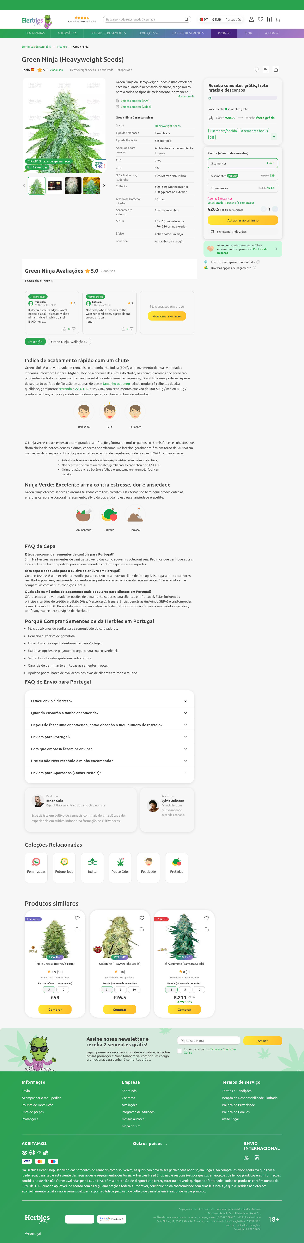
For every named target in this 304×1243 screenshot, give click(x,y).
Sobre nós (129, 1090)
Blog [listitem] (248, 33)
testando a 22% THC (74, 388)
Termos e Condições (236, 1090)
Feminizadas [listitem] (35, 33)
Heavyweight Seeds (168, 125)
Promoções (30, 1119)
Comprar (55, 1009)
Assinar (263, 1041)
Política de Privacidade (238, 1105)
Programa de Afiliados (138, 1112)
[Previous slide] (24, 185)
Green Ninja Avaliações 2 (69, 341)
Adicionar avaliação (167, 316)
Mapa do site (131, 1126)
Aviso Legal (230, 1119)
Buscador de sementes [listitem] (108, 33)
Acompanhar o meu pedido (41, 1097)
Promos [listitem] (224, 33)
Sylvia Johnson (173, 800)
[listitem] (252, 19)
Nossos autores (133, 1119)
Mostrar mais (185, 96)
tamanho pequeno (116, 383)
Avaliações (129, 1105)
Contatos (128, 1097)
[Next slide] (104, 185)
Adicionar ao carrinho (243, 220)
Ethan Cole (54, 800)
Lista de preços (33, 1112)
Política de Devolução (37, 1105)
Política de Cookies (236, 1112)
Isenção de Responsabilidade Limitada (249, 1097)
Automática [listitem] (67, 33)
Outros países (148, 1143)
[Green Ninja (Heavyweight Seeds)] (64, 125)
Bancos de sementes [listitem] (188, 33)
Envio (26, 1090)
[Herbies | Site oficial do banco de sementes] (41, 22)
